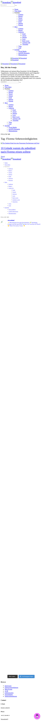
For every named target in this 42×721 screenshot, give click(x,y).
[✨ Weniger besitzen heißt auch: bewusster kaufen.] (21, 317)
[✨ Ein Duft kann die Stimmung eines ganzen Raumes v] (21, 371)
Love (23, 39)
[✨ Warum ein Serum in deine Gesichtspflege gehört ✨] (21, 417)
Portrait (20, 25)
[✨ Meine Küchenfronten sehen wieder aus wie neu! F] (21, 345)
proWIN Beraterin (24, 53)
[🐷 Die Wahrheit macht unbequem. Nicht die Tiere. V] (21, 472)
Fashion (20, 14)
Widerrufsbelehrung (11, 696)
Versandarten (9, 694)
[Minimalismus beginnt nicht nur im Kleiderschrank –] (21, 593)
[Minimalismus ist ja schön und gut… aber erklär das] (21, 236)
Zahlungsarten (9, 693)
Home (16, 9)
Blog (15, 27)
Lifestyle (21, 32)
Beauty (20, 16)
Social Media (22, 51)
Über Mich (17, 11)
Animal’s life (26, 42)
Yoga (20, 46)
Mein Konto (8, 689)
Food (20, 21)
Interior (20, 23)
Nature (20, 20)
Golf (19, 48)
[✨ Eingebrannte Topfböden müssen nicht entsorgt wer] (21, 511)
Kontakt (16, 49)
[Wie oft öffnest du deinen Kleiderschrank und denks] (21, 284)
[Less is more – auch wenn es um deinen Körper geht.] (21, 545)
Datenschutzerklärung (11, 687)
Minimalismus (22, 55)
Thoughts (25, 44)
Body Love (25, 41)
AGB (6, 691)
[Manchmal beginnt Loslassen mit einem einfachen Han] (21, 255)
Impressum (8, 686)
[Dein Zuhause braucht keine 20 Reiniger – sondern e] (21, 648)
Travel (20, 18)
